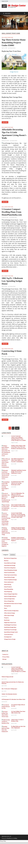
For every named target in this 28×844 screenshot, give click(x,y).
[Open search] (25, 13)
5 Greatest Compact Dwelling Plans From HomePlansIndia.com (12, 212)
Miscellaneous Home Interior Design (13, 603)
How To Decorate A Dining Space (9, 688)
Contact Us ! (5, 654)
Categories (5, 554)
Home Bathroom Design (10, 563)
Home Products (8, 586)
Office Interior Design (9, 613)
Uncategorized (7, 636)
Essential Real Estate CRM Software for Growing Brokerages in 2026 (17, 483)
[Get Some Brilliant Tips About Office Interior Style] (6, 711)
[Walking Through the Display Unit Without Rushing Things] (6, 528)
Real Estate (7, 620)
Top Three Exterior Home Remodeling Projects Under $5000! (14, 43)
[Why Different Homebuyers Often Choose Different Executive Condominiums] (6, 459)
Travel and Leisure (8, 634)
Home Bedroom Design (9, 565)
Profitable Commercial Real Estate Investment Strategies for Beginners (18, 539)
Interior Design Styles (9, 598)
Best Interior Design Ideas (10, 558)
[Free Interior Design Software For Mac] (6, 704)
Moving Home (7, 605)
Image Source (14, 72)
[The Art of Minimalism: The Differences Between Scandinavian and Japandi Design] (6, 493)
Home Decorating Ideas (9, 567)
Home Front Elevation (9, 572)
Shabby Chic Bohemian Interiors (9, 694)
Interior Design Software (10, 596)
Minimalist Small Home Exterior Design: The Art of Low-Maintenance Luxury (18, 472)
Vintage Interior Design (9, 639)
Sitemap (4, 659)
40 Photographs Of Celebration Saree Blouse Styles (13, 699)
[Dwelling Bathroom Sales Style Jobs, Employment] (6, 726)
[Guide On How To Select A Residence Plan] (6, 719)
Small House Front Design (10, 629)
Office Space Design (9, 615)
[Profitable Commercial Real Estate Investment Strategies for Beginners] (6, 537)
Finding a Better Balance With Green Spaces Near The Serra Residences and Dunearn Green (18, 447)
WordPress (9, 838)
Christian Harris (12, 48)
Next (17, 428)
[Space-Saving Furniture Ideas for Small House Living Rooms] (6, 505)
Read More (4, 122)
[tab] (5, 554)
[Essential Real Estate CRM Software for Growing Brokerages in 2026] (6, 482)
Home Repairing (8, 591)
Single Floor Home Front (10, 622)
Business (6, 560)
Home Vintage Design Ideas (10, 594)
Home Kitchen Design (9, 577)
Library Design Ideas (9, 601)
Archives (12, 554)
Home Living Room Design (10, 579)
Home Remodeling (8, 589)
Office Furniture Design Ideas (11, 610)
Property (6, 617)
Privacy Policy (5, 656)
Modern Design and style (7, 676)
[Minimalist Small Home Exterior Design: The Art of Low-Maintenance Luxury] (6, 470)
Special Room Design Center (11, 632)
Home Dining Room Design (10, 570)
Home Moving (7, 584)
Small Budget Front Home (7, 37)
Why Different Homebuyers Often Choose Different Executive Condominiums (17, 460)
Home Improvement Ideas (10, 575)
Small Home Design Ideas (10, 627)
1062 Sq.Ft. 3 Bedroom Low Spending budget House (12, 281)
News (5, 608)
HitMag (15, 838)
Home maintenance (9, 582)
